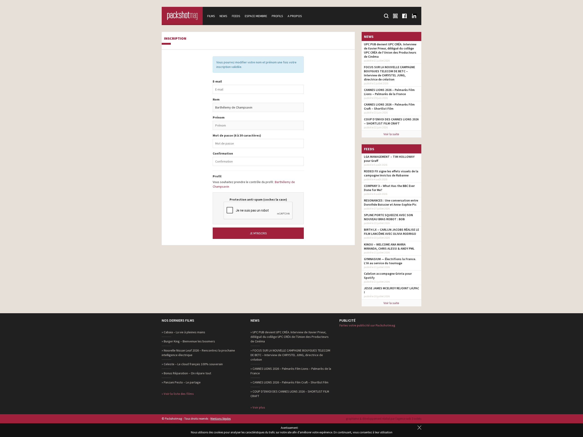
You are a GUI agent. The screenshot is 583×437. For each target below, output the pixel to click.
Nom (216, 99)
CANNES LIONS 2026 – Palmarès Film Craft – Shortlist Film (389, 106)
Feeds (236, 16)
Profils (277, 16)
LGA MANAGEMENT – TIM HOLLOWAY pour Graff (389, 159)
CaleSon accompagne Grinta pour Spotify (388, 276)
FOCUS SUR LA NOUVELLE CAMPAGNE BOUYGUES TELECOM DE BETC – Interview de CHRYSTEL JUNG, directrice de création (389, 73)
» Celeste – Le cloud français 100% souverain (192, 364)
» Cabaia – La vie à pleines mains (183, 332)
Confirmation (223, 153)
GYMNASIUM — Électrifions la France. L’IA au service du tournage (390, 261)
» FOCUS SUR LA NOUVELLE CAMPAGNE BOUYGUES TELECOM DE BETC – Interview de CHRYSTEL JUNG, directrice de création (290, 355)
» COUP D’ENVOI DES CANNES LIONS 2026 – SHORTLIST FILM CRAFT (290, 393)
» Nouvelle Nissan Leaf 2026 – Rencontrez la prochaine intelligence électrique (198, 352)
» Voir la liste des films (178, 394)
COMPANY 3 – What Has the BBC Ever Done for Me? (389, 188)
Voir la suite (391, 134)
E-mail (217, 81)
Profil (217, 176)
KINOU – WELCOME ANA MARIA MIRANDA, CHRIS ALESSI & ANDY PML (389, 246)
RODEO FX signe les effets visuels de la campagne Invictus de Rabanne (391, 173)
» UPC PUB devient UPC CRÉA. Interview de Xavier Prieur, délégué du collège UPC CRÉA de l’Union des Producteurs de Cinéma (290, 336)
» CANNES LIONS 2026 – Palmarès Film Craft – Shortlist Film (289, 382)
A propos (295, 16)
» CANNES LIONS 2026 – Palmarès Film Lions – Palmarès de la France (291, 371)
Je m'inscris (258, 233)
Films (211, 16)
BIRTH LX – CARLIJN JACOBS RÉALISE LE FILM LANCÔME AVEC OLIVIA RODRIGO (391, 232)
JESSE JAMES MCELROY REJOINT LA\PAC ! (391, 290)
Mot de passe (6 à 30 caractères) (237, 135)
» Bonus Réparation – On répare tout (186, 373)
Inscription (175, 38)
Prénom (219, 117)
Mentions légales (220, 419)
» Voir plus (258, 407)
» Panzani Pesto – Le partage (181, 382)
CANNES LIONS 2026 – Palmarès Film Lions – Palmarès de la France (389, 92)
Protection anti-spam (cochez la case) (258, 199)
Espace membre (256, 16)
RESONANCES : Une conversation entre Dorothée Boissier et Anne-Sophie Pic (391, 202)
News (223, 16)
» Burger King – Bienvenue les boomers (188, 341)
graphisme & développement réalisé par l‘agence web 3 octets (383, 419)
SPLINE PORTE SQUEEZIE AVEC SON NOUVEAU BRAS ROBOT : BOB (388, 217)
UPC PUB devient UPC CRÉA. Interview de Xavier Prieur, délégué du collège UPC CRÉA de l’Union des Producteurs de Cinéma (390, 50)
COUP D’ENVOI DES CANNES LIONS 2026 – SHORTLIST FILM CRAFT (391, 121)
